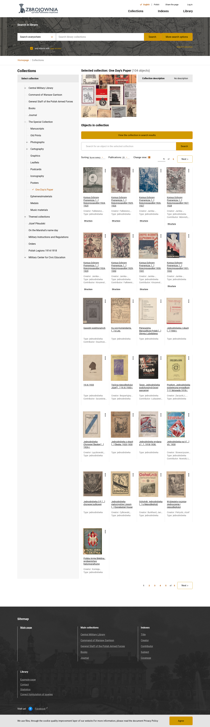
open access (55, 48)
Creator (145, 640)
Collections (135, 11)
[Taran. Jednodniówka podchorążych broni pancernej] (148, 368)
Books (84, 652)
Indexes (163, 11)
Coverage (146, 657)
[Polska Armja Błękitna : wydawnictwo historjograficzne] (93, 541)
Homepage (23, 60)
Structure (88, 221)
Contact (24, 684)
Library (188, 11)
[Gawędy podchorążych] (93, 311)
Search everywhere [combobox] (30, 36)
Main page (26, 627)
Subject (145, 652)
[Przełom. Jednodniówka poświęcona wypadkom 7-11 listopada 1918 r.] (176, 368)
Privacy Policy (151, 720)
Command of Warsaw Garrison (97, 640)
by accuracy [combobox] (95, 157)
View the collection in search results (137, 135)
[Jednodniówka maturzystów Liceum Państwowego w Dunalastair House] (120, 484)
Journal (85, 657)
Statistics (25, 689)
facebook (40, 709)
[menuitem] (41, 88)
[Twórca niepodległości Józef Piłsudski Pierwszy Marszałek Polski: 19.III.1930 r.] (120, 368)
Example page (28, 679)
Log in (189, 4)
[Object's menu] (105, 170)
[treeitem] (48, 88)
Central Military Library (93, 634)
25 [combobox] (123, 157)
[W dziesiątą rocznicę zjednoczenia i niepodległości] (176, 484)
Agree (181, 720)
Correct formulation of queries (36, 694)
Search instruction (184, 47)
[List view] (148, 157)
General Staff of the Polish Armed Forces (103, 646)
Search (152, 36)
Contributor (147, 646)
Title (143, 634)
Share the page (171, 4)
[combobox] (100, 37)
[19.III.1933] (93, 368)
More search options (177, 36)
